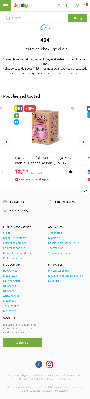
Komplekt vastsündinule (17, 252)
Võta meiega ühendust (61, 252)
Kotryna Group (11, 280)
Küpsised (53, 280)
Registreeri (23, 342)
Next (83, 142)
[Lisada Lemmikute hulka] (72, 108)
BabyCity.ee (10, 270)
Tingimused (55, 232)
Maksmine (54, 237)
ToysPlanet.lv (11, 305)
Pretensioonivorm (13, 258)
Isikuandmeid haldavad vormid (66, 275)
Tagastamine (55, 247)
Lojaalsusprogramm (14, 242)
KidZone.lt (9, 300)
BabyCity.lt (9, 285)
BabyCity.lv (9, 290)
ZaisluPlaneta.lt (12, 295)
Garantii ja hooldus (14, 247)
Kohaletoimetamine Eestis (63, 242)
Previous (6, 142)
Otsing (77, 18)
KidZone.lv (9, 310)
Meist (6, 232)
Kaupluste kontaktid (15, 237)
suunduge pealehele (67, 73)
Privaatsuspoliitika (58, 270)
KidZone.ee (10, 275)
